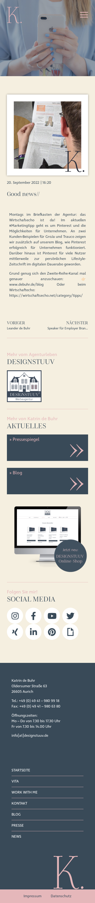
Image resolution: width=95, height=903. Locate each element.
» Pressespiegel (24, 439)
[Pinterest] (52, 632)
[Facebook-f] (33, 616)
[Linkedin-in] (33, 632)
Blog (16, 814)
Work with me (25, 792)
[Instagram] (15, 616)
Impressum (33, 896)
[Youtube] (52, 616)
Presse (18, 825)
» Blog (15, 473)
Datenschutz (61, 896)
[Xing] (15, 632)
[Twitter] (70, 616)
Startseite (21, 770)
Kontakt (19, 803)
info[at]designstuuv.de (30, 735)
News (16, 836)
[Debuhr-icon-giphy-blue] (70, 632)
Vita (15, 781)
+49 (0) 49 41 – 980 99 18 (39, 700)
